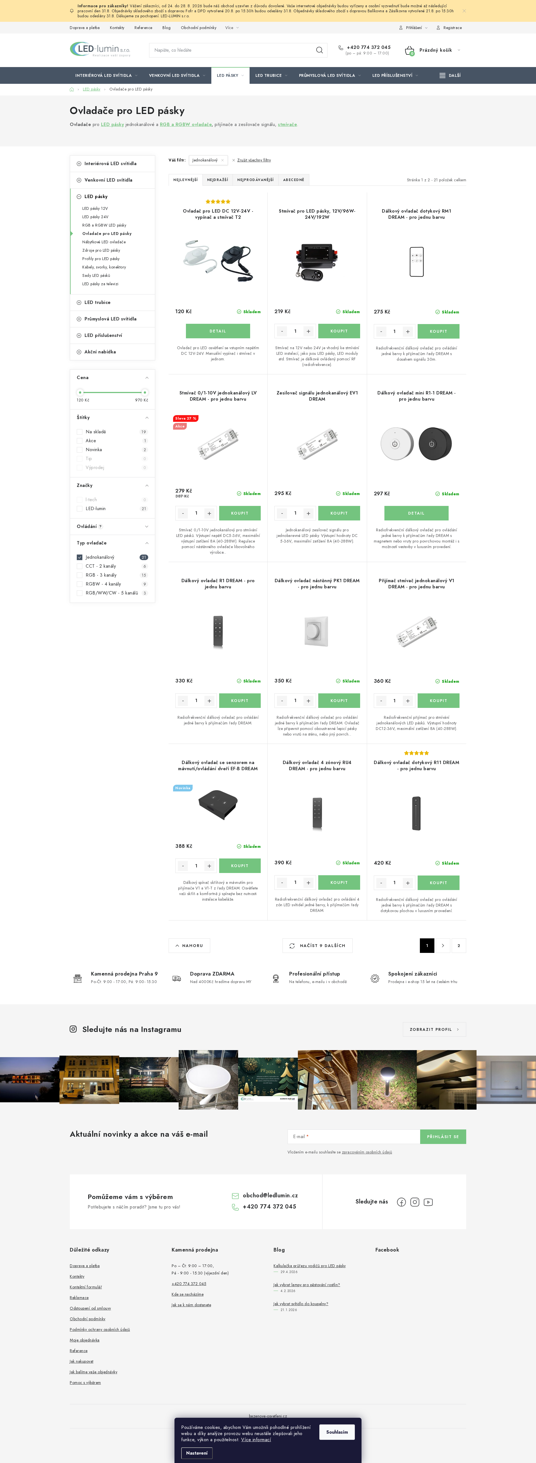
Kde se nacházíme (188, 1294)
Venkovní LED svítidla (109, 180)
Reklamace (79, 1297)
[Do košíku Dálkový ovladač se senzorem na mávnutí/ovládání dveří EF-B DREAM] (240, 865)
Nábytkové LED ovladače (104, 242)
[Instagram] (414, 1202)
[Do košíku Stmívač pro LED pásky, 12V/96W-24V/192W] (339, 331)
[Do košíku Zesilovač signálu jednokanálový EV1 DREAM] (339, 513)
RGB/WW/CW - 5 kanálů (116, 593)
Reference (143, 27)
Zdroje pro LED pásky (101, 250)
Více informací (256, 1439)
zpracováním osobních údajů (367, 1152)
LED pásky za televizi (100, 284)
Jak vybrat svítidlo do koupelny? (301, 1304)
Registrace (453, 27)
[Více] (450, 75)
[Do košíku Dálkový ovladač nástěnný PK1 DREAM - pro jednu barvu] (339, 700)
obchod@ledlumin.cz (270, 1195)
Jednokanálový (116, 557)
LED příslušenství (103, 335)
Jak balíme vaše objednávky (93, 1372)
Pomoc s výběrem (85, 1382)
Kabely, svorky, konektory (104, 267)
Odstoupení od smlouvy (90, 1308)
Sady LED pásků (96, 275)
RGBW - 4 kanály (116, 584)
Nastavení (197, 1453)
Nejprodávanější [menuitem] (255, 179)
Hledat (319, 50)
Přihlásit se (443, 1137)
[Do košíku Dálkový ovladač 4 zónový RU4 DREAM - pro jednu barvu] (339, 882)
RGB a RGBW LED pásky (104, 225)
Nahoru (192, 945)
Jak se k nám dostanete (191, 1305)
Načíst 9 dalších (322, 945)
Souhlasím (337, 1432)
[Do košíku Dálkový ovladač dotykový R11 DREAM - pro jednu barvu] (439, 883)
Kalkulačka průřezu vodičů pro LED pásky (310, 1266)
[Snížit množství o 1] (282, 331)
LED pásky (96, 196)
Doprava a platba (85, 27)
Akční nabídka (100, 352)
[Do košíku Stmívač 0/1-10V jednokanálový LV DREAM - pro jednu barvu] (240, 513)
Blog (166, 27)
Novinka (116, 450)
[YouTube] (428, 1202)
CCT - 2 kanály (116, 566)
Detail (218, 331)
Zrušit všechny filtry (254, 160)
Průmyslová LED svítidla (111, 319)
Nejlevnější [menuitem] (185, 179)
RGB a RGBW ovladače (186, 124)
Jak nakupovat (82, 1361)
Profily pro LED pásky (101, 258)
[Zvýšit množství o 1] (308, 331)
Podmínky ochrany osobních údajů (100, 1329)
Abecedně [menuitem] (294, 179)
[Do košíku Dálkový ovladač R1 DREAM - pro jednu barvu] (240, 700)
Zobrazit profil (431, 1029)
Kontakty (117, 27)
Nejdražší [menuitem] (217, 179)
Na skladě (116, 432)
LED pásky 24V (95, 217)
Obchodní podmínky (199, 27)
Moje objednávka (85, 1340)
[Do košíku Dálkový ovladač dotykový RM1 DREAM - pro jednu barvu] (439, 331)
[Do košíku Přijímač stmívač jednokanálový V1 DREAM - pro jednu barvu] (439, 700)
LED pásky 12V (95, 208)
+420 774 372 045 (368, 47)
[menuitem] (106, 75)
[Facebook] (401, 1202)
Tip (116, 459)
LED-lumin (116, 509)
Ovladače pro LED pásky (106, 233)
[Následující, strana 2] (443, 945)
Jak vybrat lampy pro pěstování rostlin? (307, 1285)
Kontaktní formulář (86, 1287)
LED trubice (98, 302)
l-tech (116, 500)
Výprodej (116, 467)
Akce (116, 441)
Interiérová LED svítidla (111, 163)
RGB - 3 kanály (116, 575)
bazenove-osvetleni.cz (268, 1416)
